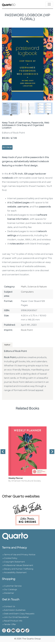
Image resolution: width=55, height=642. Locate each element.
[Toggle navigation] (49, 4)
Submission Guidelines (14, 610)
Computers (27, 292)
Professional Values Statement (18, 566)
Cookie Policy (10, 558)
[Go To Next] (51, 452)
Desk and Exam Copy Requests (19, 614)
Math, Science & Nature (34, 287)
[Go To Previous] (2, 452)
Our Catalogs (10, 590)
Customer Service (12, 586)
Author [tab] (7, 345)
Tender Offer (10, 625)
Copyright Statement (14, 562)
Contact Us (9, 607)
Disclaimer (9, 593)
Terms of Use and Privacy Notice (19, 555)
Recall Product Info (13, 621)
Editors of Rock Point (15, 351)
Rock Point (27, 330)
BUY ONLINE (7, 147)
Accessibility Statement (15, 573)
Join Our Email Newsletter (16, 617)
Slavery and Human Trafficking (18, 569)
